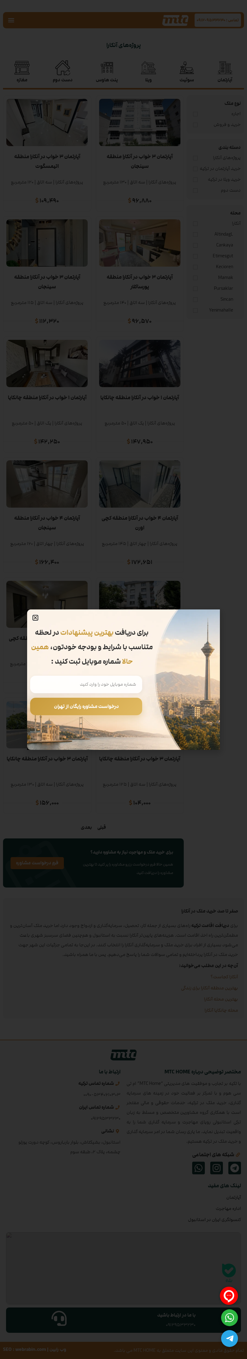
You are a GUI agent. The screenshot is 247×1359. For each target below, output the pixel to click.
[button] (35, 617)
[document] (123, 679)
